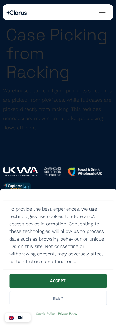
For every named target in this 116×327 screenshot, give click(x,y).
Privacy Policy (67, 313)
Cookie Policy (45, 313)
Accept (58, 280)
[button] (18, 317)
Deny (58, 298)
